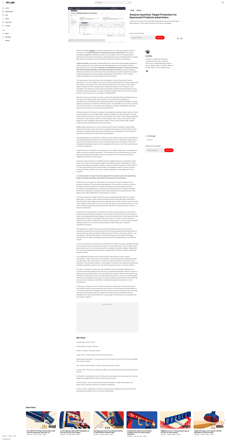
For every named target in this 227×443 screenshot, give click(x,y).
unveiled (91, 50)
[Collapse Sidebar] (3, 2)
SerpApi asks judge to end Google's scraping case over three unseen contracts (139, 432)
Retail (132, 10)
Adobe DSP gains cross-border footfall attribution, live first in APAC (207, 431)
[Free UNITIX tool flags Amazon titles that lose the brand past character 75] (41, 420)
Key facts (150, 139)
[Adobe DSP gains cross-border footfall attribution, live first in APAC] (208, 420)
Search (100, 2)
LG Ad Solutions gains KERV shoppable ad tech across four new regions (74, 431)
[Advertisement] (107, 318)
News (44, 434)
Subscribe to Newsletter (137, 33)
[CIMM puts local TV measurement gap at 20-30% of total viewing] (175, 420)
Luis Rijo (149, 56)
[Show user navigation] (222, 2)
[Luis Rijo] (148, 52)
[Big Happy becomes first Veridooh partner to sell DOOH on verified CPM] (108, 420)
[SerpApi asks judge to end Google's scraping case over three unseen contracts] (141, 420)
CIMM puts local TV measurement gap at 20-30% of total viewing (175, 431)
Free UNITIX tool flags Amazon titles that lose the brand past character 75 (41, 431)
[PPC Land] (10, 2)
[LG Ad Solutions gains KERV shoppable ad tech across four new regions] (74, 420)
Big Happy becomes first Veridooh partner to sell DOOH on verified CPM (108, 431)
